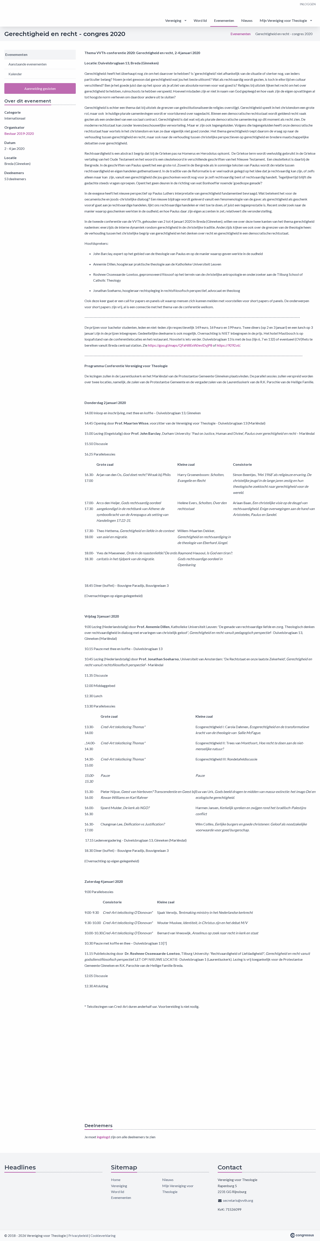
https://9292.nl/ (228, 345)
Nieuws (247, 20)
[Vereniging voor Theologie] (21, 13)
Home (115, 1180)
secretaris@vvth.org (238, 1200)
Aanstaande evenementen (27, 64)
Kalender (15, 74)
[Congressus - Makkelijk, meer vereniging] (302, 1235)
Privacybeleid (78, 1236)
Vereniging (173, 20)
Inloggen (308, 4)
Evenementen (224, 20)
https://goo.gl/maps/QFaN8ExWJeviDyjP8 (180, 345)
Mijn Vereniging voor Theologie (283, 20)
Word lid (200, 20)
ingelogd (103, 1137)
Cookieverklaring (103, 1236)
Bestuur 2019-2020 (19, 133)
